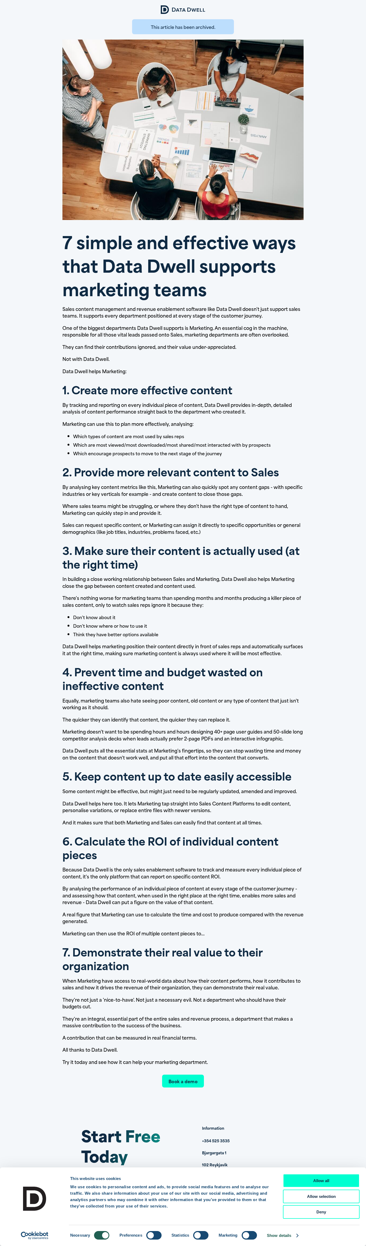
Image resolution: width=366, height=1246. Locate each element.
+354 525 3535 (216, 1140)
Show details (279, 1235)
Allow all (321, 1180)
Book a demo (183, 1081)
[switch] (154, 1235)
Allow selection (321, 1196)
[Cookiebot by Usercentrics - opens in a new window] (34, 1236)
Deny (321, 1212)
